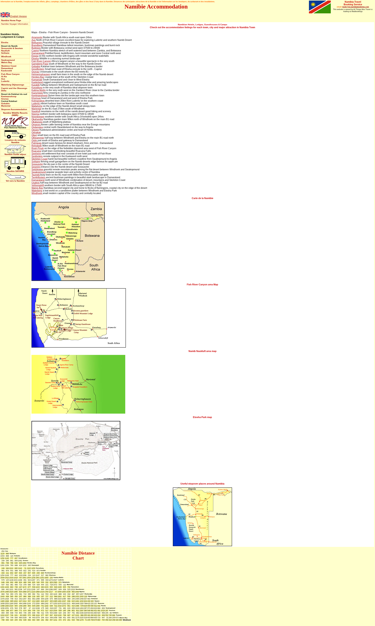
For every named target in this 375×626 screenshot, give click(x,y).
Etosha (35, 58)
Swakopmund (8, 60)
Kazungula (37, 93)
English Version (18, 16)
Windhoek (6, 56)
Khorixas (36, 98)
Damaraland (7, 68)
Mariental (5, 106)
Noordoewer (37, 116)
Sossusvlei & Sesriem (12, 48)
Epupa (34, 56)
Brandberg (36, 45)
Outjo (34, 140)
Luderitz (5, 81)
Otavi (34, 135)
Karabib (35, 85)
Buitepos (36, 48)
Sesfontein (37, 156)
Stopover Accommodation (14, 109)
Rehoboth (36, 145)
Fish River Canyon (10, 74)
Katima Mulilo (38, 90)
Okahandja (37, 119)
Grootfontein (37, 69)
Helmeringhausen (40, 74)
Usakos (35, 182)
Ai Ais (4, 76)
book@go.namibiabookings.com (355, 7)
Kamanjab (36, 79)
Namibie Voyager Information (14, 24)
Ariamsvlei (36, 37)
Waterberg (6, 85)
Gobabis (5, 103)
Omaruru (36, 124)
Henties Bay (37, 77)
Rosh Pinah (37, 148)
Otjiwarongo (18, 85)
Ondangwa (37, 127)
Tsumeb (35, 174)
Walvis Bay (6, 62)
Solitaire (5, 53)
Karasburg (36, 87)
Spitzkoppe (37, 169)
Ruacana (36, 151)
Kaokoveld (6, 70)
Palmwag (36, 143)
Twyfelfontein (38, 177)
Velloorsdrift (37, 185)
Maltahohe (36, 106)
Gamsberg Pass (39, 64)
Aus (3, 79)
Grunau (5, 99)
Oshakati (36, 132)
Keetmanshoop (8, 96)
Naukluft (5, 50)
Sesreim (36, 167)
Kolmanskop (38, 101)
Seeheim (36, 153)
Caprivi (35, 50)
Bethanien (37, 42)
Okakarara (37, 122)
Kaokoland (37, 82)
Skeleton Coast (8, 66)
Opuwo (35, 130)
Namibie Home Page (11, 20)
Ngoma (35, 114)
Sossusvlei (37, 164)
